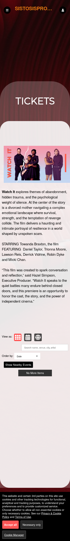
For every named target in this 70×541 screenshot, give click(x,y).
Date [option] (19, 356)
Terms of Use (23, 517)
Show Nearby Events (18, 365)
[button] (62, 10)
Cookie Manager (14, 535)
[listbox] (27, 356)
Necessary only (32, 524)
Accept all (10, 524)
